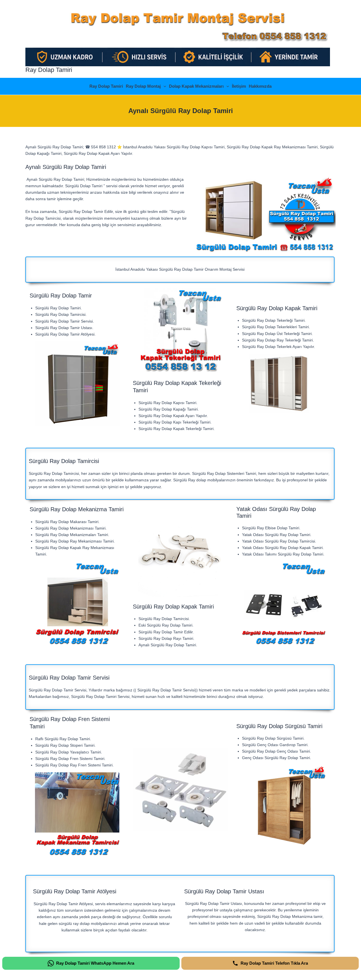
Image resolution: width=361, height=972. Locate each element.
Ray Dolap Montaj (143, 86)
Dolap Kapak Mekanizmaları (196, 86)
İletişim (239, 86)
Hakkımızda (260, 86)
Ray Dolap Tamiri (48, 69)
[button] (163, 86)
